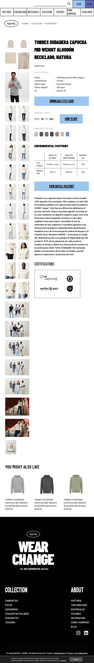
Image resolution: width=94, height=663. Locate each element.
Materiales (33, 12)
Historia (7, 12)
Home (25, 23)
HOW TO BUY (71, 118)
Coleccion (47, 12)
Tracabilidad (20, 12)
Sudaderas (51, 23)
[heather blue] (67, 134)
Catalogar (87, 12)
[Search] (70, 4)
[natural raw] (62, 134)
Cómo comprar (71, 12)
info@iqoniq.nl (60, 653)
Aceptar (76, 659)
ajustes (63, 660)
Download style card (62, 101)
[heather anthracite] (41, 134)
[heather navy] (52, 134)
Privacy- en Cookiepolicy (77, 653)
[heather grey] (36, 134)
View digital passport (61, 186)
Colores (60, 12)
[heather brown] (57, 134)
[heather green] (46, 134)
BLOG (79, 4)
